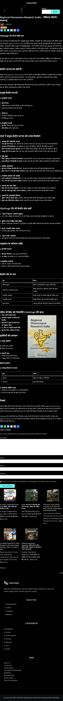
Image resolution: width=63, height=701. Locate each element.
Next (61, 573)
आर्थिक (47, 58)
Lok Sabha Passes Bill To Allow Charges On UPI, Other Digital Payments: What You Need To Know (9, 546)
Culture (8, 608)
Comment (4, 438)
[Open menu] (4, 10)
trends (8, 649)
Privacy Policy (9, 678)
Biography (9, 629)
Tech (7, 645)
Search (44, 8)
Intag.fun (9, 611)
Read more (3, 519)
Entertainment (11, 604)
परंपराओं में (45, 43)
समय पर (49, 46)
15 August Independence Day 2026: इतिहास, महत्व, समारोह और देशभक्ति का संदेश (9, 506)
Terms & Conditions (10, 680)
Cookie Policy (8, 668)
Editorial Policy (9, 675)
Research (3, 27)
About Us (7, 663)
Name (2, 458)
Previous (3, 568)
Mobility (8, 639)
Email (2, 466)
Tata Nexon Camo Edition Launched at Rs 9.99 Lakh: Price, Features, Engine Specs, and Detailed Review (52, 507)
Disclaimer (7, 673)
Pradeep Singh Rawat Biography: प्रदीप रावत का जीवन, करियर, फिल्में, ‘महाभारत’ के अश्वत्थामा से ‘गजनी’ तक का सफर (31, 546)
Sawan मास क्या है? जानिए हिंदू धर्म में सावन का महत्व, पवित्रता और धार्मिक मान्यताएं (31, 506)
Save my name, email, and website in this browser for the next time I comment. (29, 481)
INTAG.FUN (37, 698)
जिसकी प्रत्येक (25, 41)
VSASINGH (31, 3)
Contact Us (8, 665)
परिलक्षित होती (25, 46)
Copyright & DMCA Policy (12, 670)
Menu (21, 10)
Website (2, 473)
